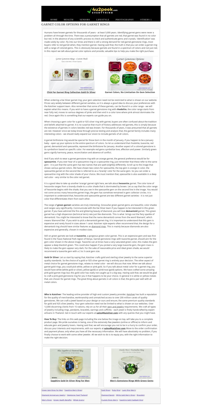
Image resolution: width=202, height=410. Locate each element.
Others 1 (146, 19)
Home (54, 19)
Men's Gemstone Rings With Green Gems (131, 380)
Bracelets (140, 395)
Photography (125, 19)
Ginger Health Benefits (62, 400)
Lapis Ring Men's (128, 390)
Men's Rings (47, 400)
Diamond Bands (108, 395)
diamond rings (99, 226)
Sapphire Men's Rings (73, 390)
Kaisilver (131, 294)
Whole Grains (78, 400)
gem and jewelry (116, 306)
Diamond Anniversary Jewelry (53, 395)
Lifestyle (102, 19)
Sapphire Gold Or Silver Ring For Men (70, 380)
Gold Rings (106, 390)
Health (68, 19)
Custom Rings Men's (110, 400)
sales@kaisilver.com (107, 313)
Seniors (85, 19)
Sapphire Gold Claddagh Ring (131, 400)
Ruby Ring (116, 390)
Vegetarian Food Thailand (77, 395)
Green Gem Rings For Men (52, 390)
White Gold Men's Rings (125, 395)
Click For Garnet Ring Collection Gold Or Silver (71, 92)
